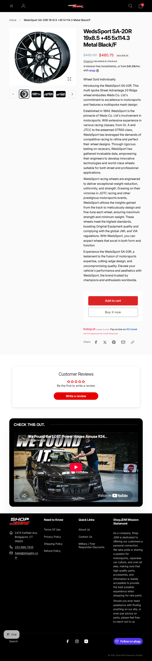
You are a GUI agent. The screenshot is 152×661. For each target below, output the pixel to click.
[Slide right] (72, 94)
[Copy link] (132, 342)
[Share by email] (123, 342)
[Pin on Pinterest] (114, 342)
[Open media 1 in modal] (42, 57)
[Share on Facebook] (96, 342)
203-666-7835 (24, 547)
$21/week (131, 329)
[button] (11, 6)
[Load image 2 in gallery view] (36, 94)
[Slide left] (13, 94)
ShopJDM (120, 655)
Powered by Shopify (134, 655)
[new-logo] (19, 523)
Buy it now (113, 312)
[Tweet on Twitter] (105, 342)
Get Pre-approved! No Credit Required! (100, 333)
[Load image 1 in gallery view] (24, 94)
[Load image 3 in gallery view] (48, 94)
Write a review (76, 396)
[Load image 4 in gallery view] (61, 94)
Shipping (87, 61)
